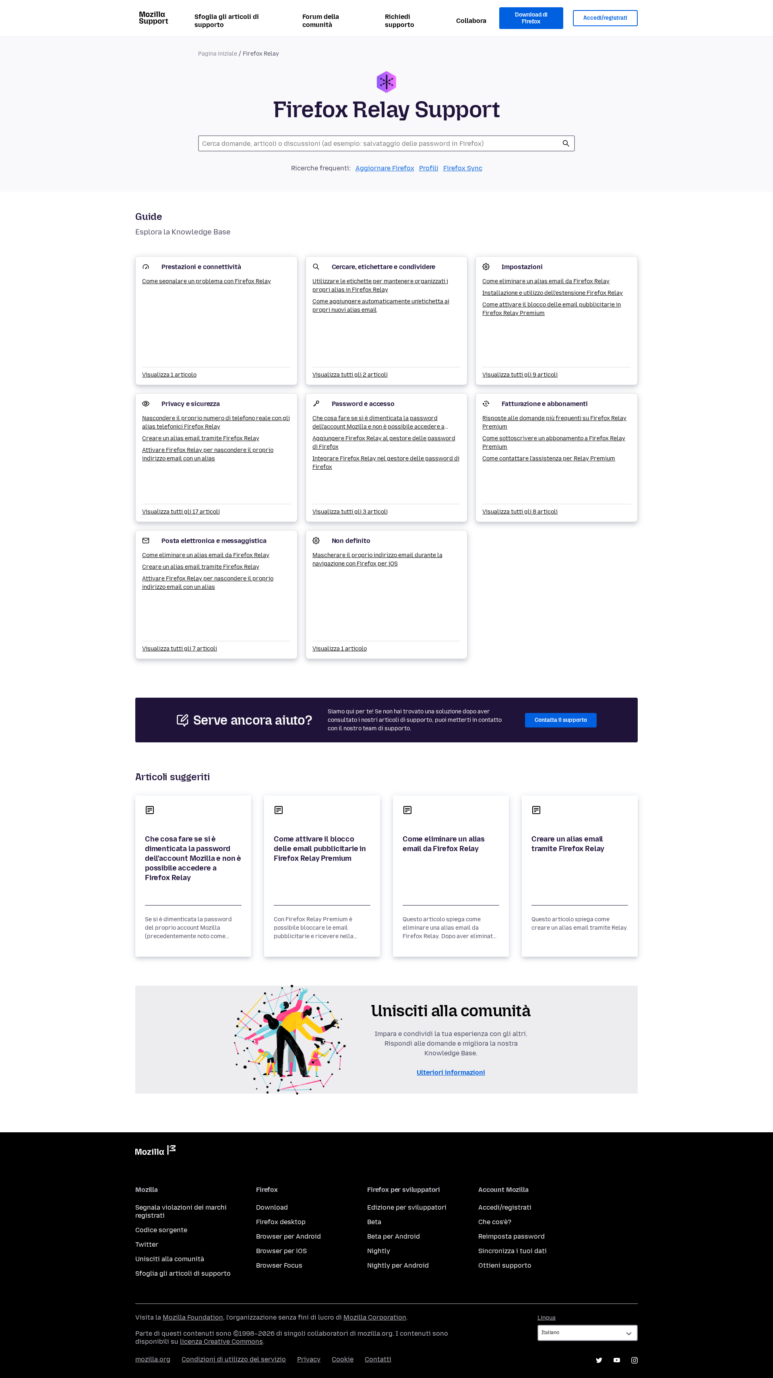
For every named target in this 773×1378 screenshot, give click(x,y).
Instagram (634, 1360)
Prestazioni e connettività (201, 267)
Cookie (342, 1359)
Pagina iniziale (217, 53)
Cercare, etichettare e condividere (384, 267)
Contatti (378, 1359)
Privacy (308, 1359)
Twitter (146, 1244)
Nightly (378, 1251)
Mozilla (155, 1151)
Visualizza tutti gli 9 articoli (520, 374)
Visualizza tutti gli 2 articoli (350, 374)
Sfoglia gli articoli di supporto (226, 21)
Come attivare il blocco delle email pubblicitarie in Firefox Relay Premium (551, 309)
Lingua (546, 1317)
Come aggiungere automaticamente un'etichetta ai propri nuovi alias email (380, 305)
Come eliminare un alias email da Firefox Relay (546, 281)
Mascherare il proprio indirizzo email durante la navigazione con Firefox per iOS (377, 559)
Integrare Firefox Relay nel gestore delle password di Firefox (385, 462)
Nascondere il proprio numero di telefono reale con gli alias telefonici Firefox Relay (216, 422)
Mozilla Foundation (193, 1317)
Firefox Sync (462, 168)
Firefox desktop (281, 1222)
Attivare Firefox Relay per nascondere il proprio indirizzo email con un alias (207, 454)
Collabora (471, 21)
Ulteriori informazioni (451, 1072)
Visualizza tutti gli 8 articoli (520, 511)
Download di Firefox (531, 18)
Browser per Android (288, 1236)
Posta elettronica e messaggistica (214, 541)
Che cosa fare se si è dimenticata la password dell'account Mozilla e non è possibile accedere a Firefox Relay (378, 423)
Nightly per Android (398, 1265)
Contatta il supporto (561, 720)
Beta (374, 1222)
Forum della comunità (320, 21)
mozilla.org (152, 1359)
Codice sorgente (161, 1230)
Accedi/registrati (605, 18)
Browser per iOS (281, 1251)
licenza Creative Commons (221, 1341)
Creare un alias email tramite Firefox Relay (200, 438)
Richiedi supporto (399, 21)
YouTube (617, 1360)
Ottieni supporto (504, 1265)
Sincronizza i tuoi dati (512, 1251)
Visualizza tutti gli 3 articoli (350, 511)
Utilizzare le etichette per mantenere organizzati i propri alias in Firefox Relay (380, 285)
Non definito (351, 541)
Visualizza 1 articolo (169, 374)
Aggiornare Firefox (384, 168)
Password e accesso (363, 404)
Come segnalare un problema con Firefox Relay (206, 281)
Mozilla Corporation (374, 1317)
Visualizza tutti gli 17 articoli (181, 511)
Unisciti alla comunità (169, 1259)
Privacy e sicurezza (190, 404)
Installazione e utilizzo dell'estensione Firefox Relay (552, 293)
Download (272, 1207)
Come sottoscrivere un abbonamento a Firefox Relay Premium (553, 442)
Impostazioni (522, 267)
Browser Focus (279, 1265)
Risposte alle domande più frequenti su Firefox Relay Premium (554, 422)
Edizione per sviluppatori (406, 1207)
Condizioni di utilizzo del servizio (234, 1359)
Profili (428, 168)
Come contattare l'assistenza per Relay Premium (548, 458)
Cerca (566, 143)
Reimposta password (511, 1236)
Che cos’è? (494, 1222)
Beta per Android (393, 1236)
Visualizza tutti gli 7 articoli (179, 648)
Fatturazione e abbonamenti (545, 404)
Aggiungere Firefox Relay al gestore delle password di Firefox (383, 442)
